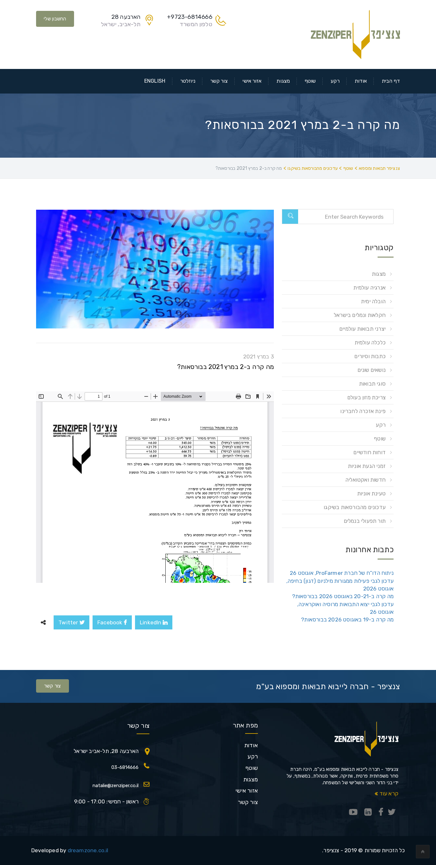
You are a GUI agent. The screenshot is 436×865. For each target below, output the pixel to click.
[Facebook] (381, 812)
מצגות (283, 81)
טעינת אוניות (371, 493)
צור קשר (219, 81)
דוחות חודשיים (369, 452)
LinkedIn (151, 622)
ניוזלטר (187, 81)
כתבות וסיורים (370, 356)
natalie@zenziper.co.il (116, 785)
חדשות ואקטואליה (365, 480)
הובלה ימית (373, 301)
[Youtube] (353, 812)
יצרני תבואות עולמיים (362, 329)
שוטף (310, 81)
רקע (335, 81)
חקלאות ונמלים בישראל (360, 315)
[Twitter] (391, 812)
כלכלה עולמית (370, 342)
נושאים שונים (371, 370)
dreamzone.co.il (88, 850)
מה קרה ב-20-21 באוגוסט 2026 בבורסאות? (343, 596)
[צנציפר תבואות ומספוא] (355, 34)
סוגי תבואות (372, 383)
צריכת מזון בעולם (366, 397)
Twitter (68, 622)
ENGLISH (154, 81)
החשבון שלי (55, 19)
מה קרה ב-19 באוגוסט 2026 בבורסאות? (347, 619)
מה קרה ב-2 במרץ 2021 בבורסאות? (225, 367)
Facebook (110, 622)
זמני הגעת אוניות (367, 466)
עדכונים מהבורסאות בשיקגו (355, 507)
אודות (361, 81)
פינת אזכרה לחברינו (363, 411)
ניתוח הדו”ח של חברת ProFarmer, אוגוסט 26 (342, 573)
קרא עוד (388, 793)
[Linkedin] (368, 812)
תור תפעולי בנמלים (365, 521)
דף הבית (391, 81)
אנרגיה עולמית (369, 287)
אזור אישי (252, 81)
